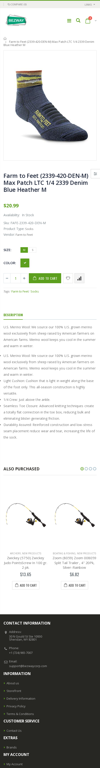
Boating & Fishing (64, 553)
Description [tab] (13, 314)
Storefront (14, 691)
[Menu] (69, 20)
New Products (31, 553)
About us (13, 683)
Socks (34, 291)
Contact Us (14, 730)
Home (5, 38)
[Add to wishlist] (68, 278)
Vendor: (9, 234)
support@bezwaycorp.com (28, 666)
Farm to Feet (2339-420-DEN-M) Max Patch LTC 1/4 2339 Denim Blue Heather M (45, 182)
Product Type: (13, 228)
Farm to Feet (20, 291)
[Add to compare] (79, 278)
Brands (12, 747)
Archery (15, 553)
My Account (15, 764)
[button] (82, 469)
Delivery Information (21, 698)
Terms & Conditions (20, 714)
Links (88, 4)
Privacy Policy (16, 706)
